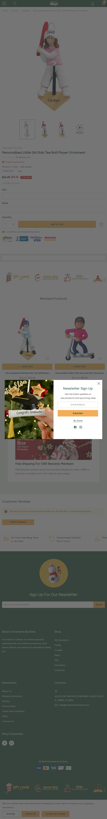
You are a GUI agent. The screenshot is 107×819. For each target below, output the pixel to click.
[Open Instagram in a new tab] (80, 427)
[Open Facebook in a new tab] (75, 427)
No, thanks (77, 421)
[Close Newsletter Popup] (98, 383)
